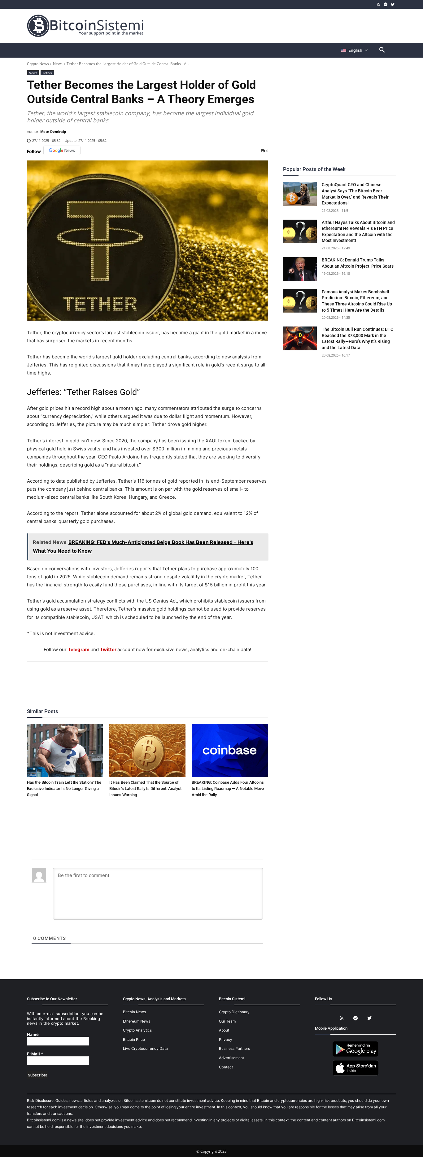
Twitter (108, 649)
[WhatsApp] (140, 678)
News (58, 63)
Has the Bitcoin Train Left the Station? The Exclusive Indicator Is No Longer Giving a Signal (64, 788)
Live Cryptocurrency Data (145, 1048)
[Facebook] (111, 678)
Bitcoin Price (134, 1039)
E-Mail (35, 1054)
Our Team (227, 1021)
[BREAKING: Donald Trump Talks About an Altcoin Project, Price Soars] (300, 269)
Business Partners (234, 1048)
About (224, 1030)
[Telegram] (385, 4)
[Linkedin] (154, 678)
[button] (382, 50)
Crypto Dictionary (234, 1012)
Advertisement (231, 1057)
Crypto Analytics (137, 1030)
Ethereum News (136, 1021)
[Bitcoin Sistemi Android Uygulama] (355, 1055)
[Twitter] (392, 4)
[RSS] (378, 4)
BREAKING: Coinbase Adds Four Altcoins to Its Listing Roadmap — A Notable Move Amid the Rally (228, 788)
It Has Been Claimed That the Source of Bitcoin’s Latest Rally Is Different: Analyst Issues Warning (145, 788)
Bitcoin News (134, 1012)
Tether (47, 73)
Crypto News (38, 63)
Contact (226, 1067)
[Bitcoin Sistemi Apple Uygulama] (355, 1074)
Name (33, 1034)
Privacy (225, 1039)
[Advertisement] (284, 25)
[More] (183, 678)
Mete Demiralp (53, 131)
